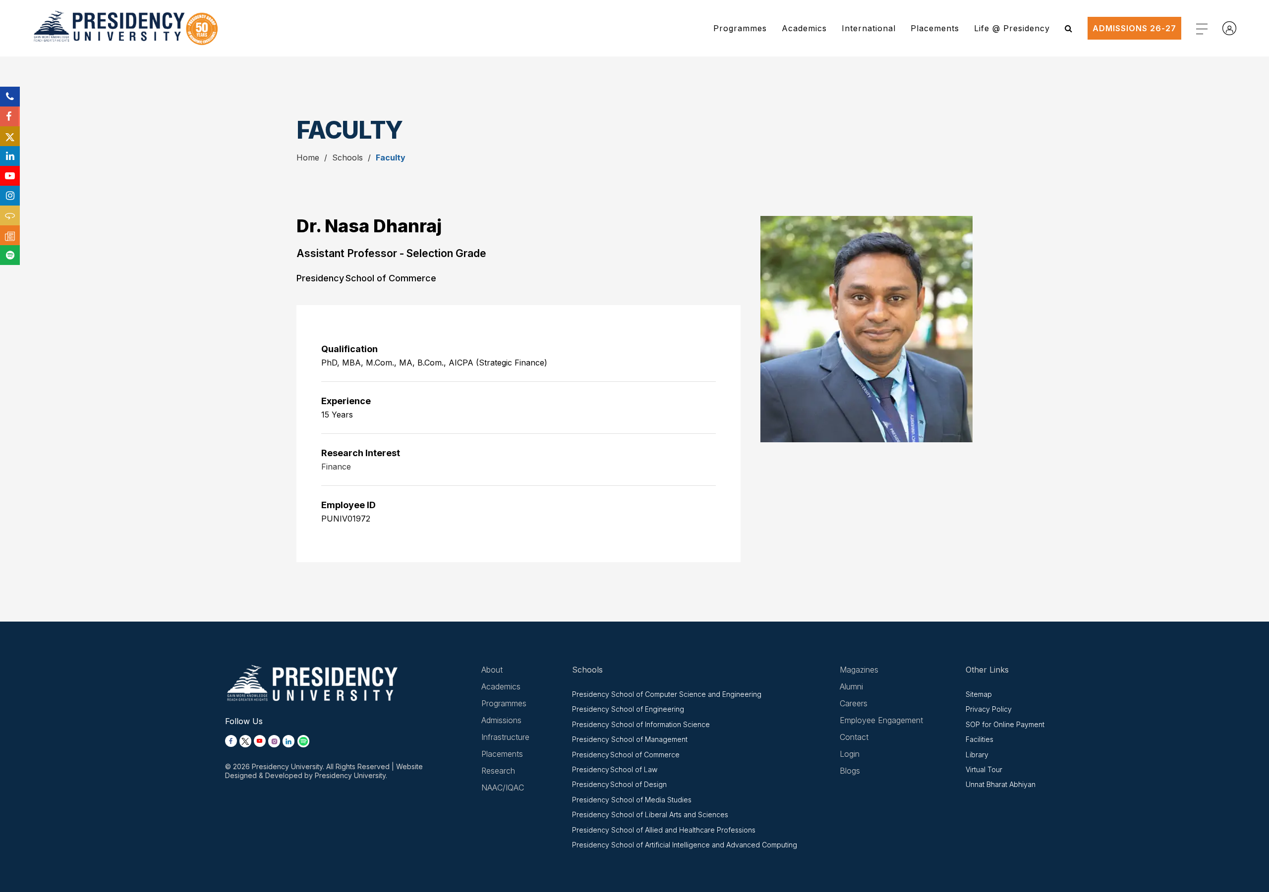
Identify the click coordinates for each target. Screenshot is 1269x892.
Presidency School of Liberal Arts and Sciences (650, 814)
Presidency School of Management (630, 739)
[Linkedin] (10, 156)
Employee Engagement (881, 720)
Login (850, 754)
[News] (10, 235)
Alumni (851, 686)
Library (977, 754)
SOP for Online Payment (1005, 724)
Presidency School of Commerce (626, 754)
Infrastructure (505, 737)
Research (498, 771)
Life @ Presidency (1012, 28)
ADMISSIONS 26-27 (1134, 28)
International (869, 28)
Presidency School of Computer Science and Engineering (666, 694)
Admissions (501, 720)
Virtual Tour (984, 769)
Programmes (740, 28)
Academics (804, 28)
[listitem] (231, 741)
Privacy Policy (989, 709)
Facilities (979, 739)
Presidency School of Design (619, 784)
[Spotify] (10, 255)
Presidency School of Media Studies (632, 799)
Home (307, 157)
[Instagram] (10, 196)
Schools (347, 157)
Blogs (850, 771)
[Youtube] (10, 176)
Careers (853, 703)
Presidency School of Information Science (641, 724)
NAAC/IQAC (502, 787)
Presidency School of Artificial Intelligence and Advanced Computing (684, 844)
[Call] (10, 96)
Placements (935, 28)
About (492, 670)
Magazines (859, 670)
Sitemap (979, 694)
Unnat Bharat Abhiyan (1001, 784)
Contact (854, 737)
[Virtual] (10, 215)
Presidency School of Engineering (628, 709)
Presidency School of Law (614, 769)
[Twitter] (10, 136)
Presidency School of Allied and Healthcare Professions (663, 830)
